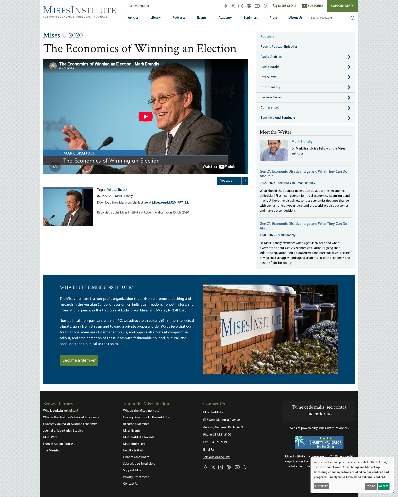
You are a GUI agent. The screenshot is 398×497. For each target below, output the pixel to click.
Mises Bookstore (134, 444)
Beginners (251, 17)
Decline (370, 486)
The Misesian (286, 183)
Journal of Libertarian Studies (63, 430)
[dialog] (352, 475)
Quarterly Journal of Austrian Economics (70, 424)
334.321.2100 (222, 435)
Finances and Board (136, 457)
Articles (133, 17)
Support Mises (342, 6)
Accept (383, 486)
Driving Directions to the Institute (146, 417)
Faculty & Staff (133, 450)
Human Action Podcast (59, 444)
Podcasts (178, 17)
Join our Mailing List (216, 457)
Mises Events (132, 430)
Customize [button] (321, 486)
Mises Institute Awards (138, 437)
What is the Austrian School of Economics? (72, 417)
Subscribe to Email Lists (139, 464)
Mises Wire (50, 437)
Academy (225, 17)
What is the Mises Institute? (142, 411)
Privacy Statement (136, 477)
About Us (295, 17)
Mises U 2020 (63, 35)
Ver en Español (139, 6)
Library (155, 17)
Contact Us (131, 483)
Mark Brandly (124, 196)
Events (202, 17)
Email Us (209, 449)
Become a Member (79, 360)
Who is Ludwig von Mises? (60, 411)
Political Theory (116, 190)
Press (273, 17)
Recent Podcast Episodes (279, 46)
